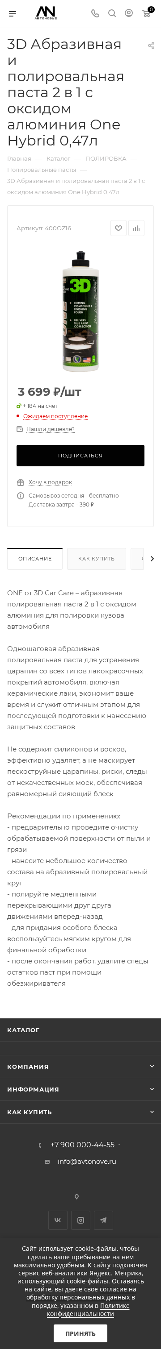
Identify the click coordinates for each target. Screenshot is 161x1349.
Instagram (80, 1220)
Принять (80, 1333)
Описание (34, 559)
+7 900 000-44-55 (82, 1145)
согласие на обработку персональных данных (81, 1293)
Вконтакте (58, 1220)
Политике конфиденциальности (88, 1309)
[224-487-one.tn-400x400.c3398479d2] (80, 311)
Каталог (23, 1030)
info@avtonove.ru (87, 1161)
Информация (33, 1089)
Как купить (96, 559)
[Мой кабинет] (129, 14)
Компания (28, 1066)
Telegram (103, 1220)
